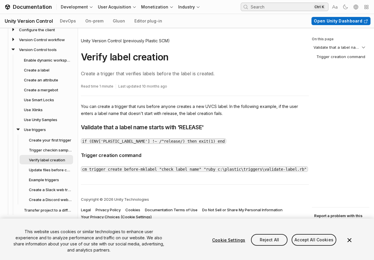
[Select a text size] (335, 7)
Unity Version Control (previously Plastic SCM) (125, 40)
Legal (86, 209)
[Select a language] (356, 7)
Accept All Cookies (314, 240)
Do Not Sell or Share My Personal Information (242, 209)
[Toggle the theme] (345, 7)
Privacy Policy (108, 209)
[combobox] (281, 7)
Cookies (132, 209)
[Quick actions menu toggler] (366, 7)
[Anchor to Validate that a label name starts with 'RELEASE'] (76, 127)
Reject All (269, 240)
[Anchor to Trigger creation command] (76, 155)
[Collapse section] (363, 47)
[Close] (349, 240)
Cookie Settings (228, 240)
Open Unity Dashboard (338, 20)
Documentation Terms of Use (171, 209)
